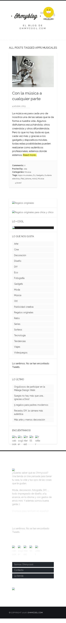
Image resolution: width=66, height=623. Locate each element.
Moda (17, 294)
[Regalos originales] (23, 203)
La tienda (18, 580)
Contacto (19, 574)
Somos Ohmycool (23, 569)
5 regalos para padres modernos (31, 409)
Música (28, 172)
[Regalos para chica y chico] (33, 212)
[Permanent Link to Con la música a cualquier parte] (33, 85)
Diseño (17, 265)
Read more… (30, 155)
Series (17, 328)
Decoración (20, 260)
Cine (16, 254)
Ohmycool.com (35, 617)
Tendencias (20, 345)
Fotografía (19, 282)
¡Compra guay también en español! (30, 515)
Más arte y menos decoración (29, 424)
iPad (22, 178)
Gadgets (40, 175)
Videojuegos (20, 357)
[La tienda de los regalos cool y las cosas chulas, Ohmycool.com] (13, 473)
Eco (16, 277)
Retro (17, 322)
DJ (34, 175)
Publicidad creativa (23, 311)
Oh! (16, 305)
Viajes (17, 351)
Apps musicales (25, 175)
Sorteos (18, 334)
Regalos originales (23, 317)
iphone (28, 178)
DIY (16, 271)
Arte (16, 248)
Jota (25, 169)
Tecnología (20, 340)
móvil (34, 178)
